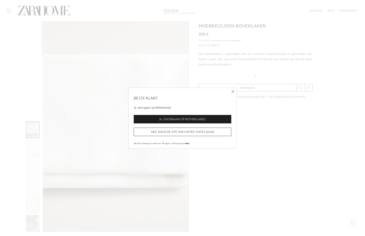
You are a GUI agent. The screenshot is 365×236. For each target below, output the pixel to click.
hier (187, 143)
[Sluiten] (233, 92)
